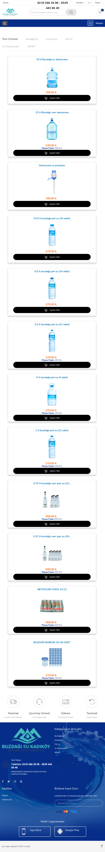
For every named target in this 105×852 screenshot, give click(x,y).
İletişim (5, 3)
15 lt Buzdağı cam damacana (52, 112)
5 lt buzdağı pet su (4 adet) (52, 377)
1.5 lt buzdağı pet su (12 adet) (52, 324)
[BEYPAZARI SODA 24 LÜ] (52, 606)
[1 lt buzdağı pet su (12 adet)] (52, 447)
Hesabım (79, 2)
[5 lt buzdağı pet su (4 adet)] (52, 394)
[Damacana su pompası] (52, 182)
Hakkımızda (7, 799)
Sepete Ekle (54, 98)
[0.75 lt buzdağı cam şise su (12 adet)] (52, 500)
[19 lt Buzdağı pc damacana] (52, 76)
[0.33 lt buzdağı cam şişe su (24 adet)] (52, 553)
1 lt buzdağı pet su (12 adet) (51, 430)
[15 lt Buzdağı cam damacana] (52, 129)
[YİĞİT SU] (10, 12)
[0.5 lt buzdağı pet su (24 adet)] (52, 288)
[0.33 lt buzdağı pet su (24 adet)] (52, 235)
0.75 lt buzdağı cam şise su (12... (52, 483)
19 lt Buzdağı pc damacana (52, 59)
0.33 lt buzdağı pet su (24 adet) (52, 218)
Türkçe (97, 2)
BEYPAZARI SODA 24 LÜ (52, 589)
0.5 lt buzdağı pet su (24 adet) (52, 271)
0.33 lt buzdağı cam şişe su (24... (52, 536)
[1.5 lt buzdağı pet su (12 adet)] (52, 341)
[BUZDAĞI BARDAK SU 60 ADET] (52, 659)
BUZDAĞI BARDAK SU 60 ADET (51, 642)
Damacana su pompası (52, 165)
